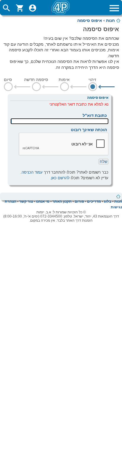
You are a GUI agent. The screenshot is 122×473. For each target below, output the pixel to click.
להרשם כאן (60, 178)
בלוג (107, 201)
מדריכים (94, 201)
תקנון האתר (62, 201)
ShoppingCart (19, 8)
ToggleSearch (6, 8)
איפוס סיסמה (89, 20)
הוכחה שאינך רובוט (89, 129)
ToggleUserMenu (32, 8)
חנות (110, 20)
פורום (79, 201)
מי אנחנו (42, 201)
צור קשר (26, 201)
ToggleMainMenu (114, 8)
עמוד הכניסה (32, 172)
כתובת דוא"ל (95, 115)
